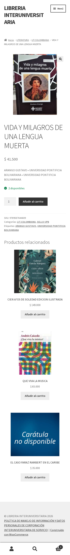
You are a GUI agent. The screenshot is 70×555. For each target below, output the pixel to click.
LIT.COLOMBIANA (40, 40)
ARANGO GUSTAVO (25, 226)
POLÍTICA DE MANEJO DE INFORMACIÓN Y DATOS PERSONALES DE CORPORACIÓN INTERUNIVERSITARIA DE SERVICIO (34, 525)
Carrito (54, 545)
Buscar (35, 549)
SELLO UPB (43, 221)
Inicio (11, 40)
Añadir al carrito (33, 201)
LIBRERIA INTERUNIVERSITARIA (24, 15)
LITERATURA (23, 40)
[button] (60, 59)
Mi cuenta (11, 549)
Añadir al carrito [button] (35, 314)
